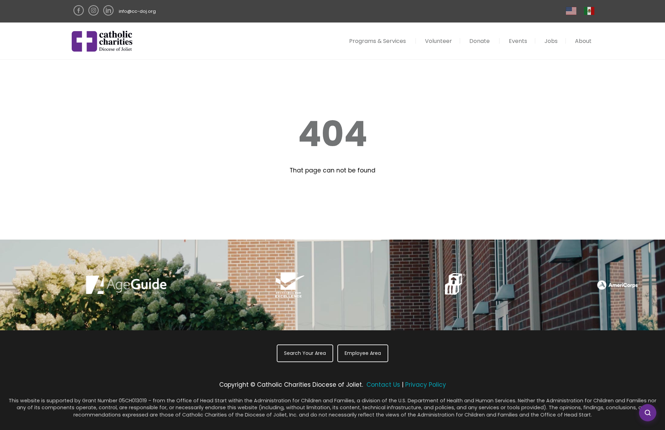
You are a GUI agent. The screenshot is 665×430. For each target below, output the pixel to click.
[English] (571, 10)
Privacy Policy (425, 384)
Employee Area (363, 353)
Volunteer (438, 41)
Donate (479, 41)
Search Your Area (305, 353)
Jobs (551, 41)
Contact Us (383, 384)
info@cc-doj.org (137, 11)
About (583, 41)
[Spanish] (589, 10)
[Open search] (647, 412)
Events (518, 41)
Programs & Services (377, 41)
